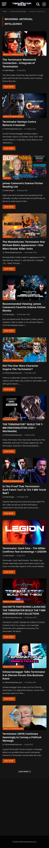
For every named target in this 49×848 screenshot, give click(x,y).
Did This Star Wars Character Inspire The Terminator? (20, 367)
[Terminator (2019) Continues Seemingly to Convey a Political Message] (24, 717)
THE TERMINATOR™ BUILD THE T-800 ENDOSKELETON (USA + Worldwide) (23, 428)
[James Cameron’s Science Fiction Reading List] (24, 167)
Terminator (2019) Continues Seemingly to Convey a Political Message (22, 737)
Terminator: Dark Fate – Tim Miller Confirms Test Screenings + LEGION (24, 550)
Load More (23, 771)
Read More (9, 87)
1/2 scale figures (10, 419)
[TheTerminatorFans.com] (22, 4)
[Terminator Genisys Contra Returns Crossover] (24, 105)
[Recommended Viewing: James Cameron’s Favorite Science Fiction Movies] (24, 287)
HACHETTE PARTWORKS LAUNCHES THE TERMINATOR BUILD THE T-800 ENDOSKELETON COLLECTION (24, 610)
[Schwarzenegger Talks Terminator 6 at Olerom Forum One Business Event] (24, 655)
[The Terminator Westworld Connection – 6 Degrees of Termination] (24, 43)
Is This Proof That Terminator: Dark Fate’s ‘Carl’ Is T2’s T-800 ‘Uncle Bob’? (24, 490)
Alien (6, 299)
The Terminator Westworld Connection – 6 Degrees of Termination (19, 63)
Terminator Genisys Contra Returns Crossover (19, 123)
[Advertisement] (24, 807)
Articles (7, 178)
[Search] (38, 4)
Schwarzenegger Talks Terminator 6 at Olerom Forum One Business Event (24, 675)
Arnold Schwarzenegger (13, 54)
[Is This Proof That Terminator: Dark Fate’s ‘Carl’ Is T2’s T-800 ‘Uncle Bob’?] (24, 470)
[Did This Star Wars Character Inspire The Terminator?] (24, 349)
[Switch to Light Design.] (43, 4)
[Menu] (4, 4)
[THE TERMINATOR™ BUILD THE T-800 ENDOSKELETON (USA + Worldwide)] (24, 408)
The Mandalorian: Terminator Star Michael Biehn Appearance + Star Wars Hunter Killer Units (24, 245)
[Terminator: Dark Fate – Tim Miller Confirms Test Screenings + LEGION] (24, 532)
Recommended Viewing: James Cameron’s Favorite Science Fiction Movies (24, 307)
